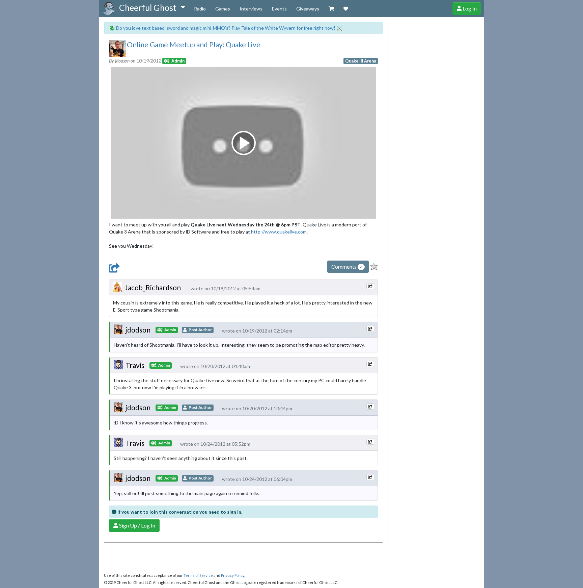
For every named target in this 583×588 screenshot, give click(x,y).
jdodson (138, 329)
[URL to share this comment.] (370, 286)
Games (222, 8)
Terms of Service (198, 575)
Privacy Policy (232, 575)
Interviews (251, 8)
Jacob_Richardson (153, 287)
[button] (152, 7)
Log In (469, 8)
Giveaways (307, 8)
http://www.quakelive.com (279, 232)
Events (279, 8)
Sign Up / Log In (136, 525)
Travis (135, 365)
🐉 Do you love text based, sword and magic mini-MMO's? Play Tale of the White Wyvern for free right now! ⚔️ (225, 28)
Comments (346, 266)
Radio (200, 8)
